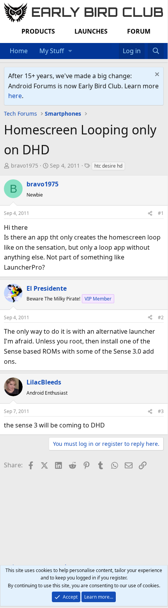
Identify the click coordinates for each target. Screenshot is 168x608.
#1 (161, 213)
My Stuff (51, 50)
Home (19, 50)
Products (38, 31)
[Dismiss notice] (156, 75)
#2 (161, 317)
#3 (161, 411)
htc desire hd (108, 166)
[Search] (156, 51)
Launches (91, 31)
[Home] (107, 46)
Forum (138, 31)
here (15, 95)
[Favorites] (115, 46)
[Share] (150, 213)
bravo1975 (24, 165)
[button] (70, 51)
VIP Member (98, 298)
